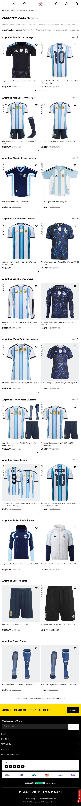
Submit (73, 727)
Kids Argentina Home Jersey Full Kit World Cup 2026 (19, 142)
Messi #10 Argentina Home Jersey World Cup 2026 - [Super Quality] (59, 82)
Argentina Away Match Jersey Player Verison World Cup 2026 (60, 263)
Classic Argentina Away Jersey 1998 (15, 202)
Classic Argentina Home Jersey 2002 (54, 202)
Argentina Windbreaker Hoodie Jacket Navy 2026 (20, 564)
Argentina (31, 11)
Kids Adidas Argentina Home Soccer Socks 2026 (58, 685)
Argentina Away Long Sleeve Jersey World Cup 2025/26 (58, 324)
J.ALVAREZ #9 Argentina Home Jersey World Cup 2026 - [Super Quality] (20, 505)
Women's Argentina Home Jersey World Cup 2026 (20, 383)
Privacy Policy (30, 799)
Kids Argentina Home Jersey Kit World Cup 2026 (58, 141)
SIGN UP (73, 710)
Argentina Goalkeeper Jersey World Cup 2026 (19, 81)
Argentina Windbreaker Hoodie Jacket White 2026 (59, 564)
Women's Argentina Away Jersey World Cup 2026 (59, 383)
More (75, 37)
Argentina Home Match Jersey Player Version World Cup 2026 (19, 263)
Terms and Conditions (48, 799)
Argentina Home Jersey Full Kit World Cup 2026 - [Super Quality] (20, 444)
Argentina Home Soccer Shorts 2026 (15, 624)
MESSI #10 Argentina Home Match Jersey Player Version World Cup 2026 (59, 505)
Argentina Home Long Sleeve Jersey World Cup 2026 (19, 324)
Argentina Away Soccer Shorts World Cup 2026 (58, 624)
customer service (58, 698)
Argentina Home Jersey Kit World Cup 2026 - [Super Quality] (57, 444)
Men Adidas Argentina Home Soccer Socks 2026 (19, 685)
